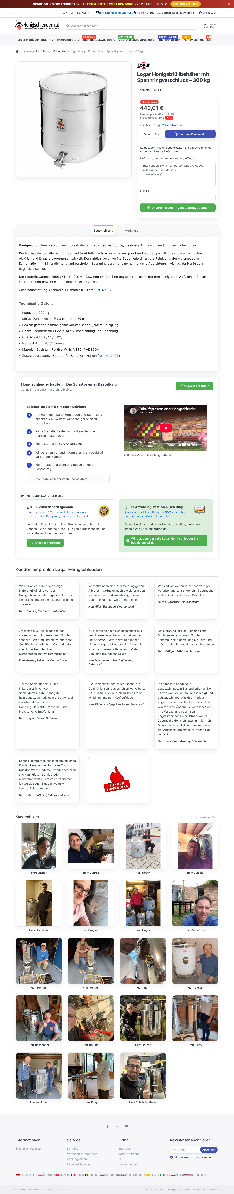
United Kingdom (134, 1174)
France (79, 1174)
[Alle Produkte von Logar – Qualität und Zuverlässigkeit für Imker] (144, 65)
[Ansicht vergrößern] (73, 119)
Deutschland (28, 1174)
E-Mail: (144, 190)
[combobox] (131, 26)
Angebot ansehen (185, 4)
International (198, 1174)
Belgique (93, 1174)
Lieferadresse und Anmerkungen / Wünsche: (169, 158)
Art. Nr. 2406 (105, 290)
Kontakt (67, 12)
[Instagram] (117, 1126)
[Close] (229, 4)
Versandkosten (172, 125)
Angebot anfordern (196, 386)
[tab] (103, 230)
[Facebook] (108, 1126)
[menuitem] (35, 39)
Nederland (111, 1174)
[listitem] (73, 119)
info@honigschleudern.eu (116, 12)
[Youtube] (126, 1126)
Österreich (49, 1174)
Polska (179, 1174)
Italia (167, 1174)
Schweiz (64, 1174)
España (154, 1174)
